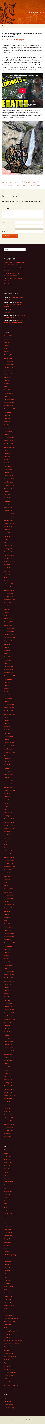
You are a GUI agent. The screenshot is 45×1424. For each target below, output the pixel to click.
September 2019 (9, 600)
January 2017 (8, 701)
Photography (19, 40)
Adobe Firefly (8, 1156)
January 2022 (8, 511)
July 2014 (7, 797)
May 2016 (7, 727)
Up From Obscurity (10, 1372)
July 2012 (7, 873)
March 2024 (7, 428)
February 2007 (8, 1079)
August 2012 (8, 870)
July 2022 (7, 491)
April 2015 (7, 768)
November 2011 (9, 898)
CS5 (5, 1201)
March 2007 (7, 1076)
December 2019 (9, 590)
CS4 (5, 1197)
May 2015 (7, 765)
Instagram (7, 1267)
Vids (5, 1379)
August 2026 (8, 336)
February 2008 (8, 1041)
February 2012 (8, 889)
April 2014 (7, 806)
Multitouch (7, 1299)
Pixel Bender (8, 1325)
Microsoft (7, 1283)
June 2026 (7, 342)
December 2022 (9, 476)
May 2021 (7, 536)
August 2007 (8, 1060)
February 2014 (8, 812)
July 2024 (7, 415)
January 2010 (8, 968)
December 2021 (9, 514)
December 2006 (9, 1086)
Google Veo (8, 1242)
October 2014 (8, 787)
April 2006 (7, 1111)
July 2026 (7, 339)
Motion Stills (8, 1293)
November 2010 (9, 936)
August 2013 (8, 832)
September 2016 (9, 714)
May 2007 (7, 1070)
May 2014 (7, 803)
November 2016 (9, 708)
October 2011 (8, 901)
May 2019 (7, 612)
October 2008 (8, 1016)
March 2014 (7, 809)
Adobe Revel (8, 1162)
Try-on (6, 1363)
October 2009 (8, 978)
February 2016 (8, 736)
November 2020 (9, 555)
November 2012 (9, 860)
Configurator (8, 1191)
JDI (5, 1274)
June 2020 (7, 571)
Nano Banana (8, 1302)
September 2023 (9, 447)
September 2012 (9, 866)
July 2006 (7, 1102)
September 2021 (9, 523)
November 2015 (9, 746)
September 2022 (9, 485)
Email (4, 227)
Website (5, 231)
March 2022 (7, 504)
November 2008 (9, 1013)
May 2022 (7, 498)
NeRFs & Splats (9, 1306)
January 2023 (8, 472)
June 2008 (7, 1029)
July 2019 (7, 606)
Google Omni (8, 1236)
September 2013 (9, 828)
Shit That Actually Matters (12, 1344)
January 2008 (8, 1044)
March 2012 (7, 886)
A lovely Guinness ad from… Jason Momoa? (13, 304)
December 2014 (9, 781)
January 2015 (8, 777)
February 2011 (8, 927)
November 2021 (9, 517)
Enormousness (9, 1220)
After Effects (8, 1169)
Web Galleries (8, 1382)
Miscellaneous (8, 1286)
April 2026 (7, 348)
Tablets (6, 1360)
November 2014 (9, 784)
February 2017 (8, 698)
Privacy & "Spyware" (10, 1331)
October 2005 (8, 1130)
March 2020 (7, 580)
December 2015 (9, 743)
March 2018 (7, 657)
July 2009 (7, 987)
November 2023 (9, 441)
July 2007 (7, 1064)
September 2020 (9, 561)
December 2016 (9, 704)
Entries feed (8, 1401)
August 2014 (8, 793)
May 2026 (7, 345)
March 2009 (7, 1000)
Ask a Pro (7, 1178)
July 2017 (7, 682)
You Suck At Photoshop (11, 1385)
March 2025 (7, 390)
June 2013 (7, 838)
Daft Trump (37, 185)
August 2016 (8, 717)
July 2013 (7, 835)
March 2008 (7, 1038)
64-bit (6, 1153)
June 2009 (7, 990)
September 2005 (9, 1133)
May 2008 (7, 1032)
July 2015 (7, 758)
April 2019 (7, 615)
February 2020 (8, 584)
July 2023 (7, 453)
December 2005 (9, 1124)
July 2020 (7, 568)
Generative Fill (8, 1229)
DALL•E (6, 1207)
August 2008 (8, 1022)
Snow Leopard (8, 1353)
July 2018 (7, 644)
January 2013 (8, 854)
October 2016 (8, 711)
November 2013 (9, 822)
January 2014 (8, 816)
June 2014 (7, 800)
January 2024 (8, 434)
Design (6, 1210)
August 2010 (8, 946)
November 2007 (9, 1051)
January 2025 (8, 396)
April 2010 (7, 959)
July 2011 (7, 911)
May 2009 (7, 994)
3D (5, 1150)
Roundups (7, 1337)
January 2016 (8, 739)
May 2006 (7, 1108)
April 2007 (7, 1073)
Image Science (8, 1261)
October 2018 (8, 634)
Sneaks (6, 1350)
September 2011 (9, 905)
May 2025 (7, 383)
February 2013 (8, 851)
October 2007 (8, 1054)
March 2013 (7, 847)
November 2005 (9, 1127)
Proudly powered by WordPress (22, 1420)
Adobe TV (7, 1166)
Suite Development (10, 1356)
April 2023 (7, 463)
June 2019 (7, 609)
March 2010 (7, 962)
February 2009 (8, 1003)
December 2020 (9, 552)
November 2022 (9, 479)
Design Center (8, 1213)
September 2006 (9, 1095)
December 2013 (9, 819)
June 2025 (7, 380)
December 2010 (9, 933)
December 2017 (9, 666)
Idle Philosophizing (10, 1255)
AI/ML (6, 1172)
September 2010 (9, 943)
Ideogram (7, 1251)
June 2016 (7, 723)
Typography (8, 1366)
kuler (5, 1277)
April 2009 (7, 997)
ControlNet (7, 1194)
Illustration (7, 1258)
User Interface (8, 1375)
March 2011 (7, 924)
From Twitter (8, 1226)
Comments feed (9, 1404)
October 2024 (8, 406)
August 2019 (8, 603)
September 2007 (9, 1057)
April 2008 (7, 1035)
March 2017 (7, 695)
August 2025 (8, 374)
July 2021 (7, 530)
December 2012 (9, 857)
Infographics (8, 1264)
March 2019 (7, 619)
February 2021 (8, 545)
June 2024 (7, 418)
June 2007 (7, 1067)
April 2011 (7, 921)
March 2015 (7, 771)
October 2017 (8, 673)
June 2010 (7, 952)
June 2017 (7, 685)
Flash (5, 1223)
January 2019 (8, 625)
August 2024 (8, 412)
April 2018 (7, 654)
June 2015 (7, 762)
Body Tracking (8, 1182)
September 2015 (9, 752)
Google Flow (8, 1232)
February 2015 (8, 774)
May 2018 (7, 650)
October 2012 (8, 863)
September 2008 (9, 1019)
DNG (5, 1217)
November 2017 (9, 669)
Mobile (6, 1290)
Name (4, 222)
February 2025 (8, 393)
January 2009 (8, 1006)
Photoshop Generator (11, 1318)
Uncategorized (9, 1369)
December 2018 (9, 628)
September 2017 (9, 676)
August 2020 (8, 565)
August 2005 (8, 1137)
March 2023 (7, 466)
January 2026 (8, 358)
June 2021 (7, 533)
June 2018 (7, 647)
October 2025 (8, 367)
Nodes (6, 1309)
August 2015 (8, 755)
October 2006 (8, 1092)
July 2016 (7, 720)
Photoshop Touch (9, 1321)
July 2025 (7, 377)
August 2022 (8, 488)
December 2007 (9, 1048)
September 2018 (9, 638)
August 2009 (8, 984)
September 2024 (9, 409)
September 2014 (9, 790)
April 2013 (7, 844)
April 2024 (7, 425)
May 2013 (7, 841)
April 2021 (7, 539)
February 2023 (8, 469)
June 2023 (7, 456)
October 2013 (8, 825)
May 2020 (7, 574)
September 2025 (9, 371)
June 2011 (7, 914)
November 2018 (9, 631)
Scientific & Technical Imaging (13, 1340)
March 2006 (7, 1114)
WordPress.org (9, 1408)
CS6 (5, 1204)
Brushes (6, 1185)
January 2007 (8, 1083)
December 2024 (9, 399)
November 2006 (9, 1089)
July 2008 (7, 1025)
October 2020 (8, 558)
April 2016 (7, 730)
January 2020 (8, 587)
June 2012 (7, 876)
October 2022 (8, 482)
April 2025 (7, 387)
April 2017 (7, 692)
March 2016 (7, 733)
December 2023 (9, 437)
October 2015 (8, 749)
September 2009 (9, 981)
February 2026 (8, 355)
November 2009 (9, 975)
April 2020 (7, 577)
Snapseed (7, 1347)
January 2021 (8, 549)
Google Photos (9, 1239)
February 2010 (8, 965)
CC (5, 1188)
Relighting (7, 1334)
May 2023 (7, 460)
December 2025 (9, 361)
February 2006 (8, 1118)
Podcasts (7, 1328)
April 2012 (7, 882)
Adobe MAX (7, 1159)
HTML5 (6, 1248)
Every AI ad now (9, 284)
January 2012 (8, 892)
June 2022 (7, 495)
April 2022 (7, 501)
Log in (6, 1398)
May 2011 (7, 917)
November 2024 (9, 402)
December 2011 (9, 895)
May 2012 (7, 879)
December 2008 (9, 1010)
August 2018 (8, 641)
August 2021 (8, 526)
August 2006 (8, 1099)
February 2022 (8, 507)
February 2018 (8, 660)
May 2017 (7, 688)
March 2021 (7, 542)
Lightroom (7, 1280)
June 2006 (7, 1105)
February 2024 (8, 431)
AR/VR (6, 1175)
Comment (6, 208)
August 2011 (8, 908)
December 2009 (9, 971)
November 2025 (9, 364)
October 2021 (8, 520)
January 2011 (8, 930)
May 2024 (7, 422)
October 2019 (8, 596)
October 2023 (8, 444)
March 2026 (7, 352)
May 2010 (7, 955)
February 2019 (8, 622)
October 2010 (8, 940)
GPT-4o (6, 1245)
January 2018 (8, 663)
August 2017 (8, 679)
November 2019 (9, 593)
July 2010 (7, 949)
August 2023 (8, 450)
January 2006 (8, 1121)
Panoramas (7, 1312)
